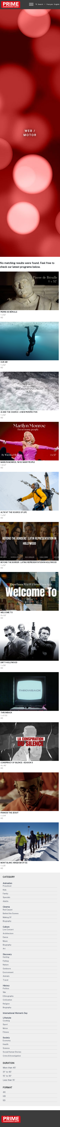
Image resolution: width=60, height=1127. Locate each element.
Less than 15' (9, 1080)
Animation (7, 883)
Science (6, 1048)
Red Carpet (7, 910)
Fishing (6, 961)
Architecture (8, 933)
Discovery (7, 954)
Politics (6, 988)
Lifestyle (7, 1018)
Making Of (7, 917)
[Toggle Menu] (31, 4)
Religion (6, 1004)
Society (6, 1037)
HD (4, 1096)
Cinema (6, 907)
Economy (7, 1040)
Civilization (7, 1000)
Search (40, 4)
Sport (5, 1024)
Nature (6, 965)
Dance (5, 937)
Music (5, 941)
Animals (6, 976)
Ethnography (8, 996)
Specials (6, 897)
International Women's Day (15, 1013)
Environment (8, 972)
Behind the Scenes (11, 913)
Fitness (6, 1032)
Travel (5, 980)
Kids (4, 890)
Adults (5, 901)
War (4, 992)
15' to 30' (7, 1076)
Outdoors (7, 969)
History (6, 985)
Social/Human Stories (12, 1052)
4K (4, 1092)
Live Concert (8, 930)
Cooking (6, 1021)
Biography (7, 921)
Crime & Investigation (12, 1056)
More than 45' (9, 1067)
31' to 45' (7, 1072)
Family (5, 894)
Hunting (6, 957)
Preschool (7, 886)
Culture (6, 927)
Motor (5, 1028)
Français (50, 4)
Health (5, 1044)
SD (4, 1100)
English (56, 4)
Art (4, 949)
